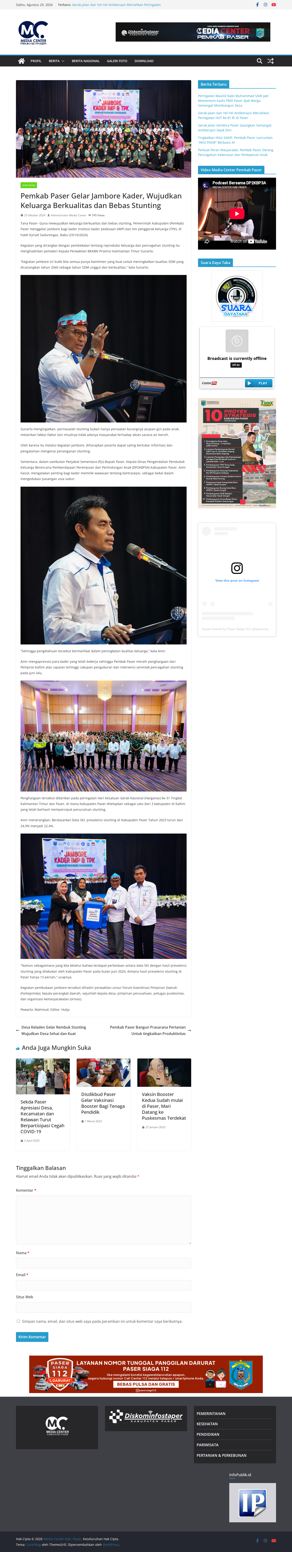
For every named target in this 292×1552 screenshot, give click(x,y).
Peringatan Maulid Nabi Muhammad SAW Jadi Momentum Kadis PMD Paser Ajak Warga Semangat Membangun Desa (116, 7)
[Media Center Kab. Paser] (21, 60)
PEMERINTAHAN (211, 1413)
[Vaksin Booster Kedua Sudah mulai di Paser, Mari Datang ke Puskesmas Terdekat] (164, 1061)
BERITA (54, 61)
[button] (62, 61)
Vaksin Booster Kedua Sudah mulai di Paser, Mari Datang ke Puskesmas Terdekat (164, 1106)
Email (22, 1274)
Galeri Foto (117, 61)
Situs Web (24, 1296)
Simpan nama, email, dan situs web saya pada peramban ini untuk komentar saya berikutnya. (102, 1321)
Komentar (26, 1190)
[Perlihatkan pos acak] (270, 60)
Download (144, 61)
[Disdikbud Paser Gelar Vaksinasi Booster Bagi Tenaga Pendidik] (103, 1061)
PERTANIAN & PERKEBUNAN (222, 1455)
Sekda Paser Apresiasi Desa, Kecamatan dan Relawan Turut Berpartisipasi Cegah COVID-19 (42, 1117)
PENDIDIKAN (208, 1434)
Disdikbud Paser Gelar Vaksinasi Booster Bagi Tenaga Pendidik (103, 1103)
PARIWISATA (208, 1444)
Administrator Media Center (68, 215)
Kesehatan (28, 185)
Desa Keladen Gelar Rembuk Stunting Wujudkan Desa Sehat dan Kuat (53, 1030)
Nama (22, 1252)
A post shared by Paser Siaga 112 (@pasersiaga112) (240, 629)
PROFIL (36, 61)
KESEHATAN (207, 1423)
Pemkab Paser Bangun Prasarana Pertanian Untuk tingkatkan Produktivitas (148, 1030)
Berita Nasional (86, 61)
